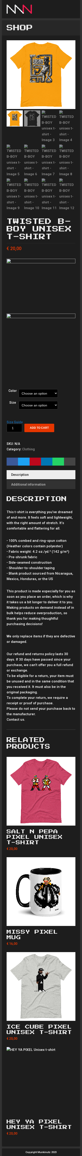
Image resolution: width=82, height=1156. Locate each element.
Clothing (28, 449)
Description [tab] (20, 475)
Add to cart (39, 427)
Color (12, 391)
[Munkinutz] (27, 9)
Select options (41, 820)
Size (12, 402)
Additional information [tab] (28, 484)
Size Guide (15, 422)
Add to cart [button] (41, 920)
